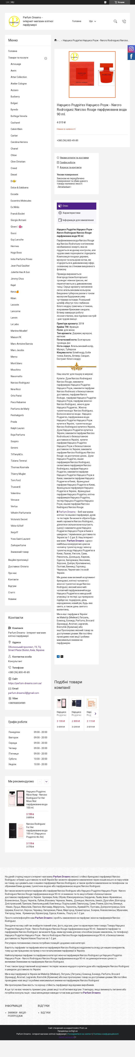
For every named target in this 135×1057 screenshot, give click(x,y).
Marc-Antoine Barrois (22, 343)
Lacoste (15, 304)
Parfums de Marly (20, 409)
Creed (14, 168)
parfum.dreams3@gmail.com (23, 693)
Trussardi (15, 487)
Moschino (16, 369)
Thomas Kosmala (20, 467)
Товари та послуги (18, 57)
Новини (12, 599)
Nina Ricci (16, 389)
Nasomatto (16, 376)
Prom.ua (83, 1028)
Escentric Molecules (21, 200)
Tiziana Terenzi (19, 460)
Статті (11, 592)
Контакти (13, 579)
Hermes (15, 246)
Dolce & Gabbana (19, 187)
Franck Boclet (18, 213)
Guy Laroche (17, 239)
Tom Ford (16, 480)
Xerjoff (14, 532)
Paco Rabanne (18, 402)
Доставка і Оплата (18, 566)
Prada (14, 422)
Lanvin (14, 317)
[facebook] (58, 657)
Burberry (15, 96)
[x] (62, 657)
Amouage (16, 64)
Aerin (13, 70)
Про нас (12, 573)
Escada (14, 194)
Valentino (16, 493)
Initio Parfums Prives (21, 259)
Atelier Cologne (19, 83)
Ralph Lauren (17, 428)
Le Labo (15, 324)
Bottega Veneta (19, 116)
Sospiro (15, 441)
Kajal (13, 285)
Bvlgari (14, 103)
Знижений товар (20, 552)
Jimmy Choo (17, 278)
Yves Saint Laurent (20, 539)
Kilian (13, 298)
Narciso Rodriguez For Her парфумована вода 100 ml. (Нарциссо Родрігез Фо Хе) (36, 830)
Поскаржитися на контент (80, 1034)
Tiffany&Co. (17, 454)
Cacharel (15, 122)
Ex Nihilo (15, 207)
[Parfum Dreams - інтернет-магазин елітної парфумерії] (14, 21)
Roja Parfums (18, 434)
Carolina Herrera (19, 142)
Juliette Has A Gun (20, 272)
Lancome (15, 311)
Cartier (14, 135)
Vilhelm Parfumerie (21, 512)
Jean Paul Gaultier (20, 265)
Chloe (14, 155)
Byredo (14, 109)
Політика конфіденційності (106, 1034)
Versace (15, 500)
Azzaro (14, 90)
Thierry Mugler (18, 474)
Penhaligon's (17, 415)
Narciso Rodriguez (20, 382)
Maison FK (16, 337)
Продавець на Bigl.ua (68, 1031)
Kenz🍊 (15, 291)
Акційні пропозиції (18, 560)
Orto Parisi (16, 395)
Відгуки (12, 586)
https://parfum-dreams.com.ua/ (25, 683)
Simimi (14, 447)
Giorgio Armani (18, 220)
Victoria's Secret (19, 519)
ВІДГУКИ (45, 1012)
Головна (76, 21)
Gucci (13, 233)
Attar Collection (19, 77)
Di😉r (13, 181)
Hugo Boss (16, 252)
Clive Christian (18, 161)
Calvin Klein (16, 129)
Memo (14, 356)
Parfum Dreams (67, 512)
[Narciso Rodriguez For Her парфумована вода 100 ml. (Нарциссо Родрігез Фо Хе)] (16, 830)
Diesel (14, 174)
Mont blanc (16, 363)
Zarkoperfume (18, 545)
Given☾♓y (17, 226)
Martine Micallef (19, 331)
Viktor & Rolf (17, 525)
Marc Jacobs (17, 350)
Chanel (14, 148)
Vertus (14, 506)
